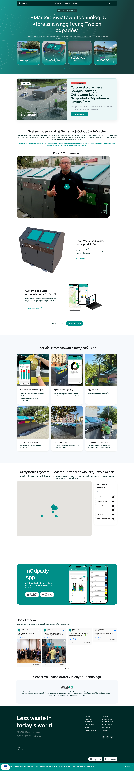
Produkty (56, 3)
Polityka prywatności (91, 730)
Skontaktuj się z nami (75, 323)
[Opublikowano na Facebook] (89, 630)
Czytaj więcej (82, 258)
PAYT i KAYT (88, 722)
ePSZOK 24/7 (106, 727)
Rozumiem (127, 766)
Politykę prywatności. (90, 766)
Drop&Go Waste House (108, 722)
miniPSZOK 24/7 (107, 724)
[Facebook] (107, 737)
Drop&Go (105, 716)
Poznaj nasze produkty (33, 308)
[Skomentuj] (22, 665)
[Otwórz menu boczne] (114, 3)
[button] (115, 55)
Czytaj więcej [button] (21, 637)
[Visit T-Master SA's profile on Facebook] (70, 630)
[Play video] (67, 187)
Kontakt (75, 3)
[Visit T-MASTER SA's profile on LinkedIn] (19, 630)
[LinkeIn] (103, 737)
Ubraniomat (105, 730)
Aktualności (67, 3)
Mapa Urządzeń (89, 724)
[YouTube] (111, 737)
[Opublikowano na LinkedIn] (38, 630)
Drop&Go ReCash (107, 719)
